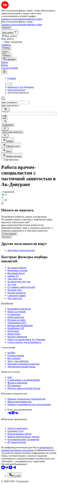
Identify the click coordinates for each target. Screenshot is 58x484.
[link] (6, 55)
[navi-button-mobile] (4, 71)
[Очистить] (5, 109)
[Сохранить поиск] (4, 117)
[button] (4, 62)
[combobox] (15, 102)
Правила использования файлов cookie (21, 24)
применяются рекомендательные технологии (27, 449)
